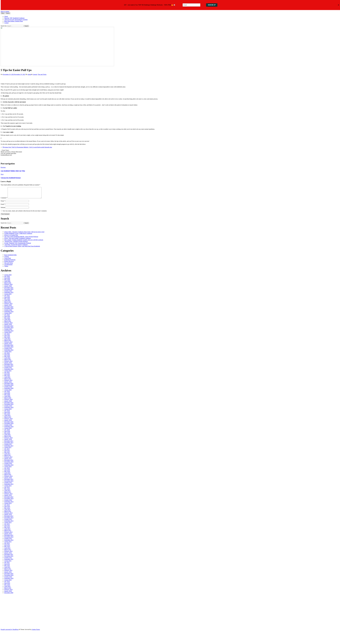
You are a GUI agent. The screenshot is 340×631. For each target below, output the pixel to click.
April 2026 (7, 281)
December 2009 (8, 592)
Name (3, 201)
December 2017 (8, 441)
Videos (6, 266)
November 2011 (8, 556)
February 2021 (8, 380)
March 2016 (7, 474)
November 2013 (8, 517)
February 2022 (8, 361)
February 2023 (8, 342)
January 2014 (8, 514)
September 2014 (8, 501)
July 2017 (7, 449)
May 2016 (7, 471)
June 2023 (7, 335)
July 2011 (7, 562)
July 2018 (7, 429)
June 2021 (7, 374)
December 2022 (8, 345)
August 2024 (8, 313)
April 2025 (7, 300)
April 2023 (7, 338)
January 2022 (8, 362)
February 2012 (8, 551)
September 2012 (8, 540)
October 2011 (8, 557)
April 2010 (7, 586)
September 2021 (8, 369)
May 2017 (7, 452)
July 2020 (7, 391)
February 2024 (8, 322)
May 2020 (7, 394)
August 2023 (8, 332)
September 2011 (8, 559)
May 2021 (7, 375)
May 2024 (7, 318)
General (35, 74)
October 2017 (8, 444)
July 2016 (7, 468)
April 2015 (7, 490)
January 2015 (8, 495)
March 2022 (7, 359)
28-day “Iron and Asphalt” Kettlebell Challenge (17, 238)
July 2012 (7, 543)
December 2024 (8, 306)
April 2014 (7, 509)
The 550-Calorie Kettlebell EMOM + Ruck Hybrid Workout (21, 236)
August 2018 (8, 428)
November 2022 (8, 346)
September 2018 (8, 426)
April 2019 (7, 415)
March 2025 (7, 302)
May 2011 (7, 565)
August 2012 (8, 541)
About (6, 16)
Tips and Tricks (42, 74)
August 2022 (8, 351)
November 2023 (8, 327)
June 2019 (7, 412)
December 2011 (8, 554)
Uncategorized (8, 264)
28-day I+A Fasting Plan (11, 235)
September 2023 (8, 330)
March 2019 (7, 417)
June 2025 (7, 297)
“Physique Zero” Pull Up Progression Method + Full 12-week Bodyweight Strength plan (27, 147)
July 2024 (7, 314)
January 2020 (8, 401)
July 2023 (7, 334)
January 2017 (8, 458)
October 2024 (8, 310)
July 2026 (7, 276)
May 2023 (7, 337)
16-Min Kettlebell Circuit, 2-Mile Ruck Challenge (18, 233)
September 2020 (8, 388)
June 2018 (7, 431)
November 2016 (8, 461)
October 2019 (8, 406)
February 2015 (8, 493)
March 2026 (7, 283)
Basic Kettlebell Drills (10, 255)
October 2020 (8, 386)
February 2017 (8, 457)
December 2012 (8, 535)
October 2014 (8, 500)
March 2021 (7, 378)
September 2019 (8, 407)
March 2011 (7, 568)
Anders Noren (36, 629)
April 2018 (7, 434)
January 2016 (8, 477)
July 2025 (7, 295)
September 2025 (8, 292)
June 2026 (7, 278)
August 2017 (8, 447)
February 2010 (8, 589)
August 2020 (8, 390)
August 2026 (8, 275)
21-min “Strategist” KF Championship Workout (17, 243)
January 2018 (8, 439)
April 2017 (7, 453)
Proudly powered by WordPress (10, 629)
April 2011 (7, 567)
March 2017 (7, 455)
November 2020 (8, 385)
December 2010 (8, 573)
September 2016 (8, 465)
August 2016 (8, 466)
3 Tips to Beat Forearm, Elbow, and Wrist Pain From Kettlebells (22, 246)
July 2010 (7, 581)
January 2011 (8, 572)
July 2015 (7, 487)
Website (3, 207)
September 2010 (8, 578)
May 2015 (7, 489)
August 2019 (8, 409)
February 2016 (8, 476)
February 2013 (8, 532)
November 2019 (8, 404)
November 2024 (8, 308)
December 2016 (8, 460)
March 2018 (7, 436)
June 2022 (7, 354)
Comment (4, 198)
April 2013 (7, 529)
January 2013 (8, 533)
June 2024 (7, 316)
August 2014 (8, 503)
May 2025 (7, 298)
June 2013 (7, 525)
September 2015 (8, 484)
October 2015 (8, 482)
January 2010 (8, 591)
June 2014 (7, 506)
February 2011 (8, 570)
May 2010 (7, 584)
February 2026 (8, 284)
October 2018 (8, 425)
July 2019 (7, 410)
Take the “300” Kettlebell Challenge (14, 18)
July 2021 (7, 372)
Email (3, 204)
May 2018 (7, 433)
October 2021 (8, 367)
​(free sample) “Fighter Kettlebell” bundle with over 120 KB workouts (23, 240)
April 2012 (7, 548)
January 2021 (8, 382)
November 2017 (8, 442)
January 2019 (8, 420)
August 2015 (8, 485)
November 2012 (8, 537)
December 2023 (8, 326)
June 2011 (7, 564)
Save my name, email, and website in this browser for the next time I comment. (25, 211)
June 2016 (7, 469)
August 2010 (8, 580)
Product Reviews (9, 261)
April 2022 (7, 358)
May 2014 (7, 508)
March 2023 (7, 340)
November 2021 (8, 366)
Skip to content (5, 11)
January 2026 (8, 286)
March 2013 (7, 530)
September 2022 (8, 350)
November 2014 (8, 498)
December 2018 (8, 422)
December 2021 (8, 364)
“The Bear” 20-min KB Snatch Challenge (16, 244)
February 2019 (8, 418)
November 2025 (8, 289)
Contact (6, 23)
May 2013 (7, 527)
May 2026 (7, 279)
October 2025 (8, 290)
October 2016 (8, 463)
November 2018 (8, 423)
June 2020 (7, 393)
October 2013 (8, 519)
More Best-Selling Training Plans (13, 21)
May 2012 (7, 546)
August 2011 (7, 561)
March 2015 (7, 492)
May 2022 (7, 356)
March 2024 (7, 321)
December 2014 (8, 497)
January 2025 (8, 305)
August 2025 (8, 294)
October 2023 (8, 329)
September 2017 (8, 445)
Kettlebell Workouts (9, 259)
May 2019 (7, 414)
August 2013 (8, 522)
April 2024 (7, 319)
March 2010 (7, 588)
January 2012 (8, 553)
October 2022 (8, 348)
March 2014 (7, 511)
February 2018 (8, 437)
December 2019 (8, 402)
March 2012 (7, 549)
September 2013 (8, 521)
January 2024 (8, 324)
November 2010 (8, 575)
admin (29, 74)
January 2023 (8, 343)
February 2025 (8, 303)
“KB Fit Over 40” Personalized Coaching (16, 19)
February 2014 (8, 513)
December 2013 (8, 516)
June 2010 (7, 583)
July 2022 (7, 353)
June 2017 (7, 450)
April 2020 (7, 396)
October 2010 (8, 576)
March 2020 (7, 398)
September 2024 (8, 311)
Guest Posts (7, 258)
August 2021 (8, 370)
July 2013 (7, 524)
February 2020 (8, 399)
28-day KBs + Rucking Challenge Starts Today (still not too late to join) (24, 232)
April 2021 (7, 377)
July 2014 (7, 505)
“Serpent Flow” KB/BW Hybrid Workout (16, 241)
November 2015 (8, 481)
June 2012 (7, 545)
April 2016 (7, 473)
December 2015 (8, 479)
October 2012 (8, 538)
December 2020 (8, 383)
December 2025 (8, 287)
